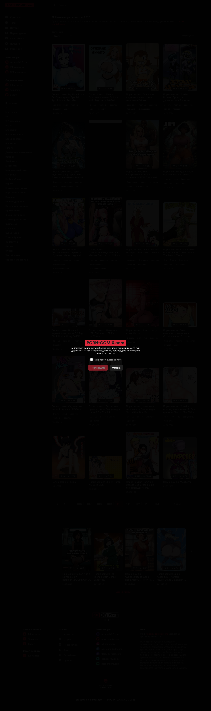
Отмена (116, 367)
